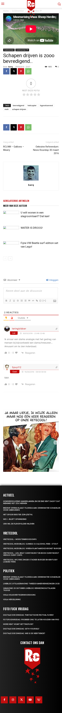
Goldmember (9, 50)
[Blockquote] (29, 300)
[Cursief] (10, 300)
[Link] (37, 300)
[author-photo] (31, 180)
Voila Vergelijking (12, 599)
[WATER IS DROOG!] (11, 231)
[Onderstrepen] (14, 300)
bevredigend (18, 105)
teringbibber (19, 328)
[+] (44, 300)
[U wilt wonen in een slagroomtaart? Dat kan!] (11, 216)
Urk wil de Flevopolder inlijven (18, 524)
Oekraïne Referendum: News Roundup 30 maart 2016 (46, 150)
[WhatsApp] (28, 71)
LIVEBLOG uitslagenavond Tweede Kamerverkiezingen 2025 (31, 584)
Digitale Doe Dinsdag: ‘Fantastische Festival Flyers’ (28, 615)
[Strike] (18, 300)
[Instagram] (12, 699)
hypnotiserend (46, 105)
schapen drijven (19, 109)
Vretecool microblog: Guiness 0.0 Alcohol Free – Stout (30, 544)
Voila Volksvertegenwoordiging (19, 595)
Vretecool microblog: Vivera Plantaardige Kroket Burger (32, 548)
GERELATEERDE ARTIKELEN (16, 200)
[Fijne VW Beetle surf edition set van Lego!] (11, 246)
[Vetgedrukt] (6, 300)
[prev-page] (5, 258)
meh (7, 109)
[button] (6, 442)
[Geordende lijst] (21, 300)
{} (40, 300)
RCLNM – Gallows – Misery (13, 148)
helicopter (32, 105)
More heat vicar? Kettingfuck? (18, 624)
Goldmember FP (22, 50)
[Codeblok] (33, 300)
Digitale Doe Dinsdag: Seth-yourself (21, 629)
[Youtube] (30, 699)
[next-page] (10, 258)
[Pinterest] (21, 71)
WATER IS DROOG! (32, 227)
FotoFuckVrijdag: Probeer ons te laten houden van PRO (31, 620)
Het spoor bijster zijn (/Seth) (17, 515)
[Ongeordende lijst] (25, 300)
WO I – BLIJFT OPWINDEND (15, 519)
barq (10, 66)
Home (6, 11)
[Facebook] (6, 71)
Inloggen (53, 280)
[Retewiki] (38, 699)
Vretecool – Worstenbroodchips (20, 539)
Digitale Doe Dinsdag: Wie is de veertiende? (24, 633)
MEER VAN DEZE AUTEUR (15, 205)
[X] (13, 71)
